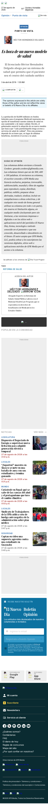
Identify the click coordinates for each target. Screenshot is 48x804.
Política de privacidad (11, 781)
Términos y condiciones (30, 781)
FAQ (5, 738)
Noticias (6, 432)
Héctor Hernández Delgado (28, 40)
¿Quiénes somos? (11, 731)
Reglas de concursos (13, 745)
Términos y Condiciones (23, 646)
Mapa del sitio (10, 748)
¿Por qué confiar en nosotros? (18, 751)
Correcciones (40, 785)
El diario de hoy (10, 741)
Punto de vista (19, 15)
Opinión (5, 15)
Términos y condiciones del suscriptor (18, 785)
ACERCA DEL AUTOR (24, 276)
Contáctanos (9, 735)
